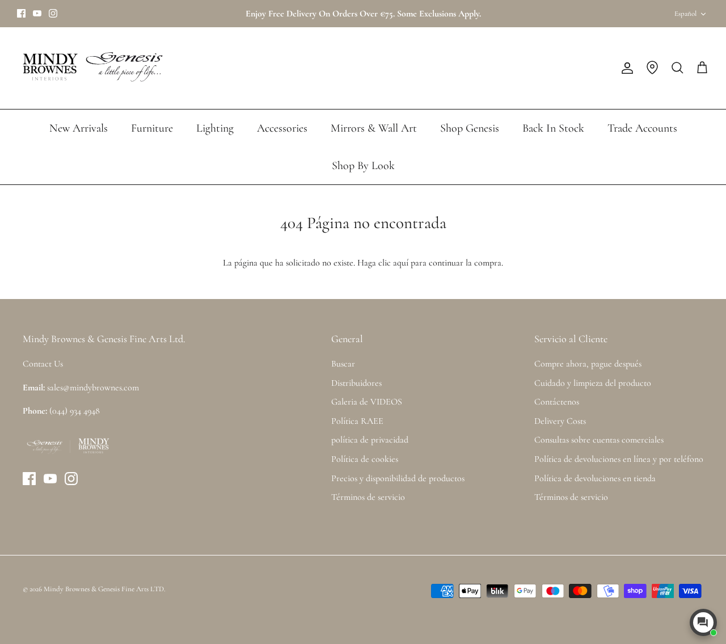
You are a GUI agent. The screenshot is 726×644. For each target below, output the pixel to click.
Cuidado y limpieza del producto (592, 383)
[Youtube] (37, 13)
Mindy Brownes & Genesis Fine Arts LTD (104, 589)
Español (685, 13)
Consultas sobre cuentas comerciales (599, 439)
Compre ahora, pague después (587, 363)
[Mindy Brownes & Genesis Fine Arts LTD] (90, 68)
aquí (400, 262)
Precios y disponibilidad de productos (398, 478)
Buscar (343, 363)
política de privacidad (369, 439)
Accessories (282, 128)
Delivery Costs (560, 421)
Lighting (215, 128)
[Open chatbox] (703, 622)
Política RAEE (357, 421)
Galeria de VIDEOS (366, 401)
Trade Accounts (642, 128)
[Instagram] (53, 13)
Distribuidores (356, 383)
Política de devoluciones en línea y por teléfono (618, 459)
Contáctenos (556, 401)
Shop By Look (363, 165)
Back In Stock (553, 128)
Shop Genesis (469, 128)
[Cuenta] (625, 68)
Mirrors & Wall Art (374, 128)
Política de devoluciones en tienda (595, 478)
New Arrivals (78, 128)
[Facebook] (21, 13)
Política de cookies (364, 459)
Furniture (152, 128)
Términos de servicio (368, 497)
